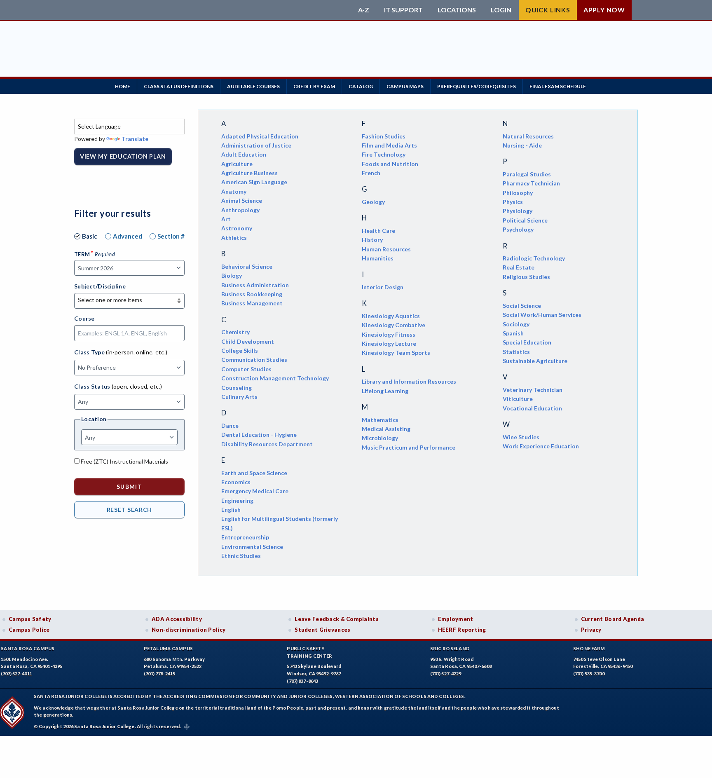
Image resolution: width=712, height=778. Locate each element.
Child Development (247, 341)
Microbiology (380, 437)
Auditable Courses (253, 86)
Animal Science (241, 200)
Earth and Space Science (254, 472)
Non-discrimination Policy (188, 629)
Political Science (525, 220)
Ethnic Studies (241, 555)
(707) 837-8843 (302, 681)
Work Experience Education (541, 446)
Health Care (378, 230)
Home (122, 86)
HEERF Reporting (462, 629)
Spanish (513, 333)
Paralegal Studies (527, 174)
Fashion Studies (383, 136)
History (372, 239)
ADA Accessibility (177, 619)
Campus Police (29, 629)
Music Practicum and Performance (408, 447)
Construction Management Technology (275, 378)
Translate (135, 138)
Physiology (517, 210)
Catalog (361, 86)
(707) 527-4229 (445, 673)
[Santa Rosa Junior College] (214, 10)
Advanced (127, 236)
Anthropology (240, 209)
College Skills (239, 350)
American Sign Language (254, 181)
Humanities (377, 258)
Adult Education (243, 154)
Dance (230, 425)
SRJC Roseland (450, 648)
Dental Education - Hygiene (259, 434)
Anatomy (233, 191)
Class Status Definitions (178, 86)
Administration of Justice (256, 145)
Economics (236, 481)
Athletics (234, 237)
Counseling (236, 387)
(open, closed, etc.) (137, 386)
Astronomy (236, 228)
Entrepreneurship (245, 537)
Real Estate (518, 267)
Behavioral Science (246, 266)
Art (226, 219)
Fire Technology (383, 154)
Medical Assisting (386, 428)
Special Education (527, 342)
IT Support (403, 10)
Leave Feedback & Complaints (336, 619)
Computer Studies (246, 369)
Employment (455, 619)
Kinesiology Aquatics (391, 315)
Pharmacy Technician (531, 183)
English (231, 509)
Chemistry (235, 331)
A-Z (363, 10)
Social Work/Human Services (542, 314)
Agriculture (237, 163)
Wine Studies (521, 437)
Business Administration (255, 284)
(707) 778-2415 (159, 673)
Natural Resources (528, 136)
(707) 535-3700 (588, 673)
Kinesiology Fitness (388, 334)
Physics (513, 201)
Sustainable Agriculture (535, 360)
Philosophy (518, 192)
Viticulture (518, 398)
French (371, 172)
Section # (171, 236)
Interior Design (382, 287)
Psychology (518, 229)
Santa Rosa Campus (28, 648)
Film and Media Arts (389, 145)
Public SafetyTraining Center (309, 652)
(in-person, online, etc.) (136, 352)
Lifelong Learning (385, 390)
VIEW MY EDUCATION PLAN (123, 156)
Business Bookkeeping (251, 294)
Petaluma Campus (168, 648)
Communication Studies (254, 359)
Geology (373, 201)
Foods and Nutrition (390, 163)
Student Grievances (322, 629)
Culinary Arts (239, 396)
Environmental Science (252, 546)
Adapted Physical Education (259, 136)
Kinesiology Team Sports (396, 352)
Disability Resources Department (267, 444)
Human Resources (386, 249)
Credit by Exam (314, 86)
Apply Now (604, 10)
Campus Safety (30, 619)
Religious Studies (526, 276)
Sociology (516, 324)
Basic (89, 236)
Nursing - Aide (522, 145)
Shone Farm (589, 648)
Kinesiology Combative (393, 324)
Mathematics (380, 419)
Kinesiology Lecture (389, 343)
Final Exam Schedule (557, 86)
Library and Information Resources (409, 381)
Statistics (516, 351)
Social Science (522, 305)
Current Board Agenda (612, 619)
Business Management (252, 303)
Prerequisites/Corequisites (476, 86)
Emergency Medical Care (254, 490)
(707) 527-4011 (16, 673)
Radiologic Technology (534, 258)
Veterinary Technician (532, 389)
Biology (231, 275)
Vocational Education (532, 408)
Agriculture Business (249, 172)
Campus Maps (405, 86)
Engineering (237, 500)
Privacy (591, 629)
